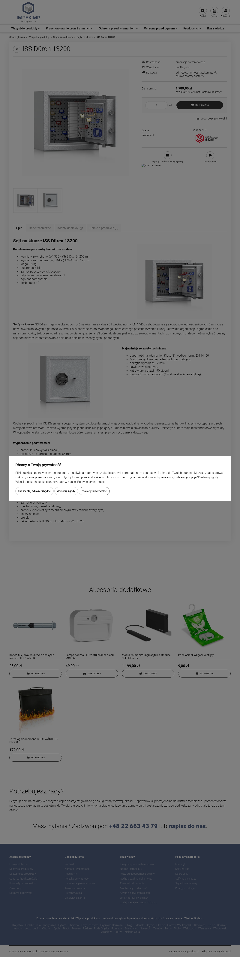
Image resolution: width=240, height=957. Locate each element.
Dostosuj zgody (66, 491)
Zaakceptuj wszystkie (94, 491)
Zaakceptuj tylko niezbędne (34, 491)
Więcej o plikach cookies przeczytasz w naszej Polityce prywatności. (60, 482)
